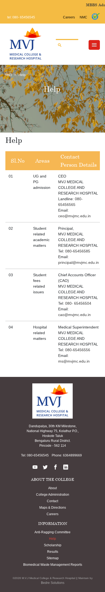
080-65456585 (77, 251)
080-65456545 (37, 455)
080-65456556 (77, 350)
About (52, 488)
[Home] (25, 43)
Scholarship (52, 545)
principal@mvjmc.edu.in (78, 262)
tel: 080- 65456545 (21, 17)
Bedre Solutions (52, 583)
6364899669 (72, 455)
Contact (52, 501)
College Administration (52, 494)
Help (52, 539)
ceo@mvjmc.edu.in (74, 216)
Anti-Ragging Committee (52, 532)
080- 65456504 (78, 303)
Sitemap (53, 558)
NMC (83, 17)
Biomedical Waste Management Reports (52, 565)
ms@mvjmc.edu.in (74, 361)
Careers (69, 17)
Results (52, 552)
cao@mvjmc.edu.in (74, 315)
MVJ (8, 75)
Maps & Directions (52, 507)
